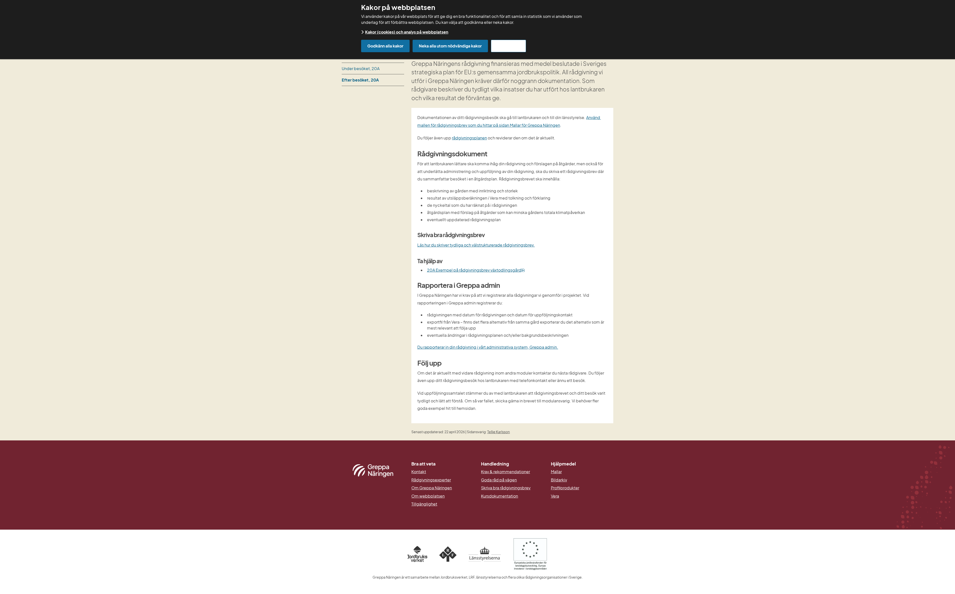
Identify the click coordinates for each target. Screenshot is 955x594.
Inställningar (508, 45)
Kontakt (418, 471)
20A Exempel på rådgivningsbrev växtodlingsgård (476, 270)
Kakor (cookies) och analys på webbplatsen (406, 32)
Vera (555, 496)
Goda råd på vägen (499, 479)
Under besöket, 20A (361, 68)
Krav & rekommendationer (505, 471)
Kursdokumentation (499, 496)
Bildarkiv (582, 479)
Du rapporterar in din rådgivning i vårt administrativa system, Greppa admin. (487, 347)
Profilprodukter (565, 487)
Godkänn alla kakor (385, 45)
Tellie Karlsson (498, 431)
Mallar (556, 471)
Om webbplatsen (428, 496)
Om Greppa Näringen (431, 487)
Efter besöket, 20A (360, 80)
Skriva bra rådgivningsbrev (505, 487)
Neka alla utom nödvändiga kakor (450, 45)
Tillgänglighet (424, 504)
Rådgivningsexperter (431, 479)
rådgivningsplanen (469, 137)
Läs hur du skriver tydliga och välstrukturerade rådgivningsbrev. (476, 245)
